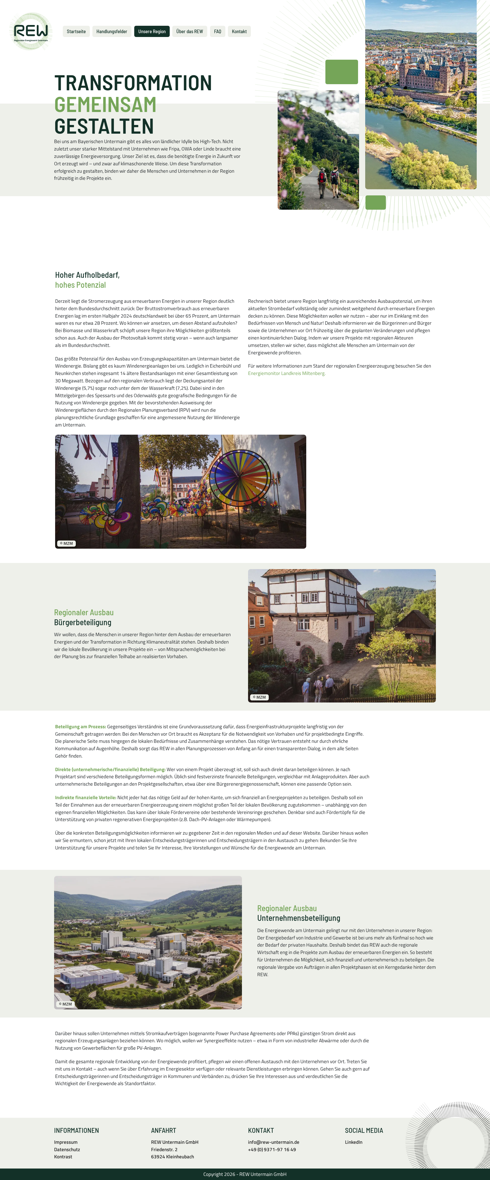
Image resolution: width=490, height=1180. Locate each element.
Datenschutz (67, 1149)
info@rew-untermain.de (273, 1142)
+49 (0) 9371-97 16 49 (272, 1149)
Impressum (66, 1142)
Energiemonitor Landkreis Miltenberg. (287, 373)
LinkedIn (353, 1142)
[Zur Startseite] (31, 31)
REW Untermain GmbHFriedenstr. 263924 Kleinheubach (175, 1149)
